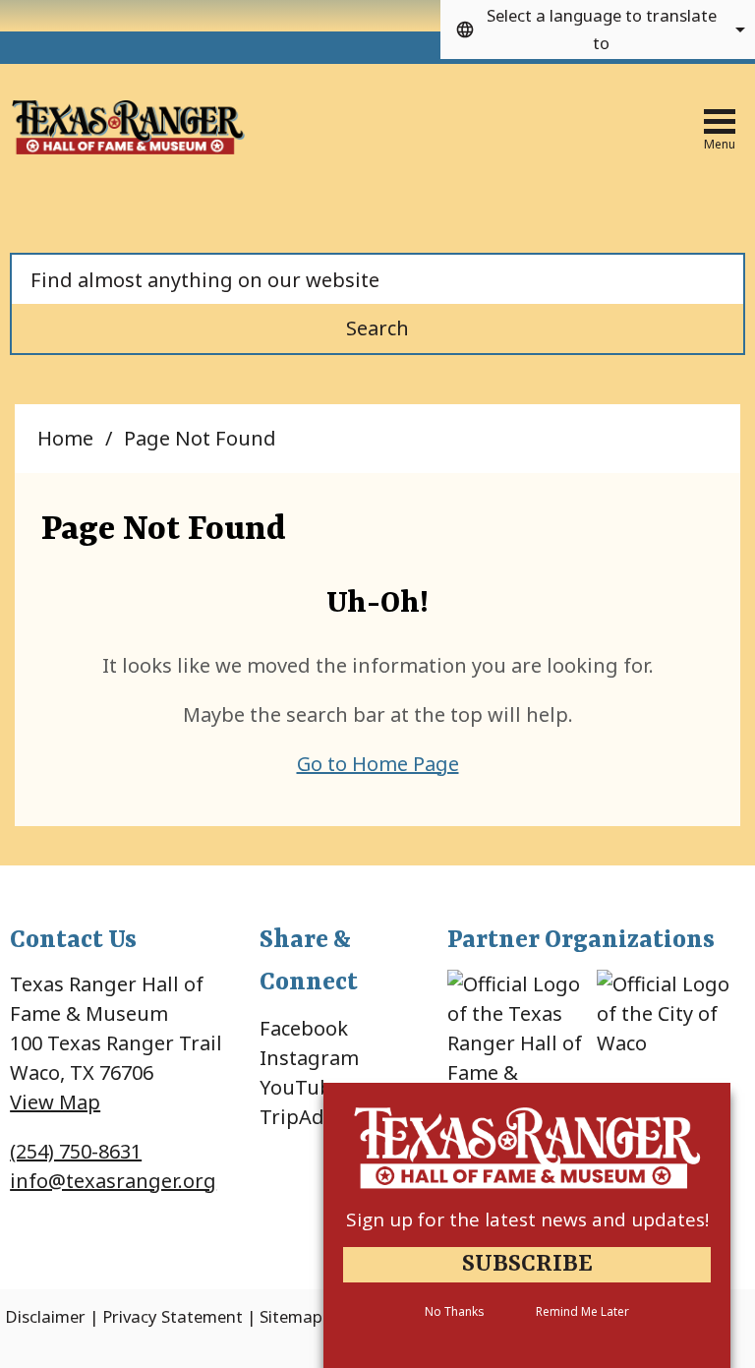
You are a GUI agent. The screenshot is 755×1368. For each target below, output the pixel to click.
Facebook (304, 1028)
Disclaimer (45, 1316)
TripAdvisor (315, 1116)
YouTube (301, 1087)
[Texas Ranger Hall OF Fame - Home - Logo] (129, 128)
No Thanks (454, 1311)
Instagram (309, 1057)
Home (65, 438)
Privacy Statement (172, 1316)
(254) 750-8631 (76, 1151)
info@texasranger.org (113, 1180)
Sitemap (291, 1316)
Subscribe (527, 1265)
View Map (55, 1102)
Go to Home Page (378, 763)
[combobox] (597, 29)
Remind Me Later (582, 1311)
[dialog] (526, 1225)
